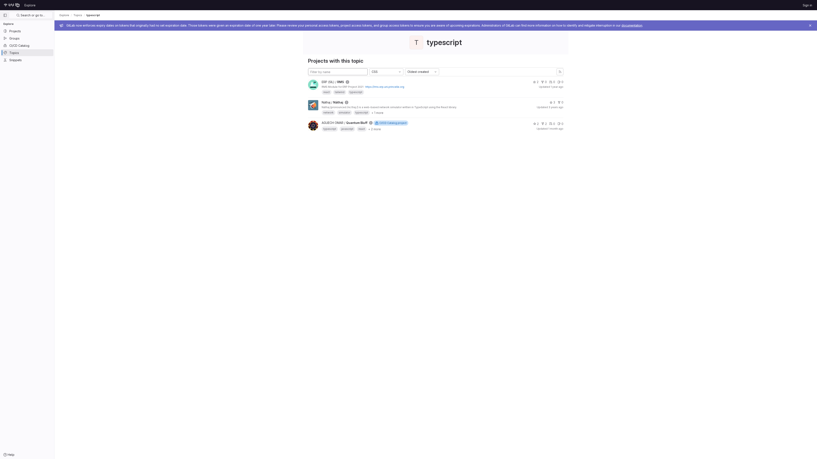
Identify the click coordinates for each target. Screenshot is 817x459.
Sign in (807, 5)
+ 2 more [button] (374, 129)
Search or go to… (32, 15)
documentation (631, 25)
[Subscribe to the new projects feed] (560, 71)
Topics (77, 15)
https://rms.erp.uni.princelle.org (384, 86)
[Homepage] (11, 5)
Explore (30, 5)
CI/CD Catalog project (393, 123)
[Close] (810, 25)
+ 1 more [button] (377, 113)
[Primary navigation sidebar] (5, 15)
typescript (93, 15)
